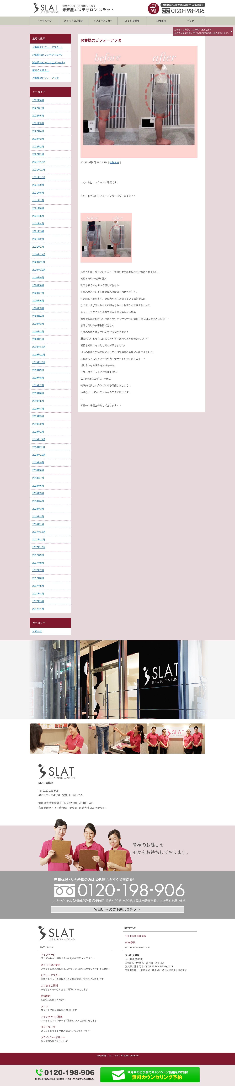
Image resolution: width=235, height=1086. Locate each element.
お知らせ (114, 162)
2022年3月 (38, 138)
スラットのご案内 (73, 20)
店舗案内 (161, 20)
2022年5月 (38, 123)
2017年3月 (38, 601)
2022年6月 (38, 115)
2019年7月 (38, 385)
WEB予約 (130, 942)
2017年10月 (38, 547)
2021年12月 (38, 162)
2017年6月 (38, 578)
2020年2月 (38, 331)
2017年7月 (38, 570)
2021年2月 (38, 239)
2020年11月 (38, 262)
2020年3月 (38, 323)
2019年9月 (38, 370)
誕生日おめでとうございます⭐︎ (48, 62)
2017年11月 (38, 539)
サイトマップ (48, 1027)
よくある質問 (132, 20)
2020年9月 (38, 277)
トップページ (44, 20)
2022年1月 (38, 154)
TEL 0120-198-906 (135, 936)
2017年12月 (38, 531)
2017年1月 (38, 609)
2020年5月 (38, 308)
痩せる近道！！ (40, 70)
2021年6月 (38, 208)
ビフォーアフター (103, 20)
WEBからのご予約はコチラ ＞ (117, 909)
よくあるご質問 (49, 985)
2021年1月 (38, 246)
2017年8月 (38, 562)
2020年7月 (38, 293)
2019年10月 (38, 362)
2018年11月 (38, 447)
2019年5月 (38, 401)
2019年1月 (38, 431)
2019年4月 (38, 408)
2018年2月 (38, 516)
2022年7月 (38, 108)
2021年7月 (38, 200)
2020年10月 (38, 269)
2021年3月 (38, 231)
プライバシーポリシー (53, 1037)
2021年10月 (38, 177)
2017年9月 (38, 555)
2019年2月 (38, 424)
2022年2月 (38, 146)
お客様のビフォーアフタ (45, 78)
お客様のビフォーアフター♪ (47, 47)
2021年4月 (38, 223)
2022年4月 (38, 131)
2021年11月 (38, 169)
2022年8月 (38, 100)
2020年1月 (38, 339)
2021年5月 (38, 216)
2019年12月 (38, 346)
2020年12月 (38, 254)
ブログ (190, 20)
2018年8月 (38, 470)
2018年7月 (38, 478)
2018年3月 (38, 508)
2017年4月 (38, 593)
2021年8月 (38, 192)
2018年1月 (38, 524)
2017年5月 (38, 585)
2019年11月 (38, 354)
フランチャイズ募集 (52, 1016)
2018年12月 (38, 439)
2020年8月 (38, 285)
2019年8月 (38, 377)
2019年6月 (38, 393)
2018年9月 (38, 462)
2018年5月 (38, 493)
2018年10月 (38, 454)
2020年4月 (38, 316)
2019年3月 (38, 416)
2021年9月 (38, 185)
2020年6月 (38, 300)
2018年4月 (38, 501)
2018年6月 (38, 485)
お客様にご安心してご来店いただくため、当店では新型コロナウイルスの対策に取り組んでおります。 (202, 31)
